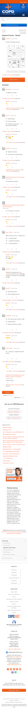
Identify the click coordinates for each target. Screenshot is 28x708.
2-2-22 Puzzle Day (7, 458)
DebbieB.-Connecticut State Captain (13, 169)
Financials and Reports (14, 578)
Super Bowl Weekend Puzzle (10, 456)
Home (2, 19)
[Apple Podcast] (12, 672)
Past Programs (14, 583)
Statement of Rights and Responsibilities (13, 702)
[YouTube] (20, 669)
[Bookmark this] (22, 30)
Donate (23, 6)
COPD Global (14, 575)
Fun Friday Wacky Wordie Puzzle (11, 451)
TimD (3, 74)
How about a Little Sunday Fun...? (12, 454)
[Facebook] (8, 669)
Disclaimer (17, 698)
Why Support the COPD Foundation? (14, 599)
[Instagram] (17, 669)
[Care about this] (20, 30)
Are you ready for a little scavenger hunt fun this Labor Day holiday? (13, 437)
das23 (7, 115)
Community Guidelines (13, 700)
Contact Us (14, 604)
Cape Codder (9, 232)
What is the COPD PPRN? (14, 594)
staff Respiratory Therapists (14, 533)
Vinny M (7, 142)
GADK (3, 98)
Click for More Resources (12, 25)
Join (21, 2)
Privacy (22, 698)
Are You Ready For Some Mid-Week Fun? (13, 432)
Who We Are (14, 570)
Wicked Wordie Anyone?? (9, 434)
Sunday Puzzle (6, 461)
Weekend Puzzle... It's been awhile (12, 449)
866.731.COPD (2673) (16, 656)
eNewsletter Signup (14, 690)
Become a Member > (14, 412)
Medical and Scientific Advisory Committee (14, 607)
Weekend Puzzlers (7, 427)
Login (25, 2)
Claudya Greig (5, 300)
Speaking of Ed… (7, 430)
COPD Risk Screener (14, 601)
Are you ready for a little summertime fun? (14, 444)
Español (14, 612)
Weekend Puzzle (7, 447)
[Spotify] (15, 672)
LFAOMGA (8, 315)
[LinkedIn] (14, 669)
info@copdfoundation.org (14, 664)
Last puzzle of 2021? (8, 463)
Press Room (14, 572)
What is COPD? (14, 592)
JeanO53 (8, 38)
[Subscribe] (25, 30)
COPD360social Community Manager (11, 532)
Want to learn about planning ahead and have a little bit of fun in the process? (13, 441)
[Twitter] (11, 669)
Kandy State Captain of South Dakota (14, 108)
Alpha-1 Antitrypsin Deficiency (14, 610)
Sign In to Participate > (14, 418)
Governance (14, 580)
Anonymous (9, 89)
